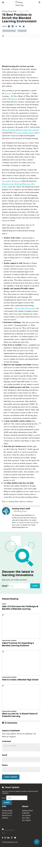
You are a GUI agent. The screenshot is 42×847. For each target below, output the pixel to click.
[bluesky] (15, 838)
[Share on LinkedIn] (13, 26)
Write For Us (7, 815)
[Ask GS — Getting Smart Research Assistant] (37, 842)
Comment (6, 741)
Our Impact (26, 820)
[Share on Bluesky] (20, 26)
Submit (35, 586)
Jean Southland (9, 130)
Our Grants (26, 815)
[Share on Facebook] (9, 26)
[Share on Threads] (16, 26)
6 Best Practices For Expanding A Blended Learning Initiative (18, 644)
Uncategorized (22, 31)
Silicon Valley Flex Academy (28, 130)
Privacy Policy (7, 810)
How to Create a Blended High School (20, 679)
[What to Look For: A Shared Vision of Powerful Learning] (21, 696)
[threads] (12, 838)
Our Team (26, 818)
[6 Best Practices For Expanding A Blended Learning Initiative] (21, 626)
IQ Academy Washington (11, 181)
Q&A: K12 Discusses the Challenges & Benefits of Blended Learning (20, 607)
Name (5, 765)
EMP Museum (12, 99)
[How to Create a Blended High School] (21, 662)
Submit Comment (10, 777)
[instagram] (5, 838)
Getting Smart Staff (9, 11)
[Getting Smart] (21, 2)
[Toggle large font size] (40, 423)
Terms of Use (7, 813)
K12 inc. (8, 93)
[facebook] (2, 838)
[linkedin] (8, 838)
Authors (5, 818)
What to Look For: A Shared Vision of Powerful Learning (19, 714)
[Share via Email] (24, 26)
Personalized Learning (9, 31)
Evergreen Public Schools (25, 132)
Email (5, 586)
